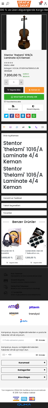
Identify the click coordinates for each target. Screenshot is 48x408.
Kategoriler (24, 370)
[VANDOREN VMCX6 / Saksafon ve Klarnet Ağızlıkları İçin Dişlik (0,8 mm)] (36, 237)
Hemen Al (35, 90)
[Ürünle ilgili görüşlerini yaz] (17, 127)
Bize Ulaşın (24, 377)
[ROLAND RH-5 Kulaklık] (12, 237)
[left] (3, 246)
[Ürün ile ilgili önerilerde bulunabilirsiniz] (43, 127)
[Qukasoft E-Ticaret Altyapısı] (24, 405)
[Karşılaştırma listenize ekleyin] (24, 127)
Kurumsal (24, 362)
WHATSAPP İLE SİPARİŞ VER (25, 97)
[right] (45, 246)
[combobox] (4, 355)
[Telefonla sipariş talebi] (37, 127)
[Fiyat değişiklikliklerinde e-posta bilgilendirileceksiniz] (30, 127)
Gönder (42, 340)
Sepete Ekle (15, 90)
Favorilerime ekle (13, 101)
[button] (4, 32)
